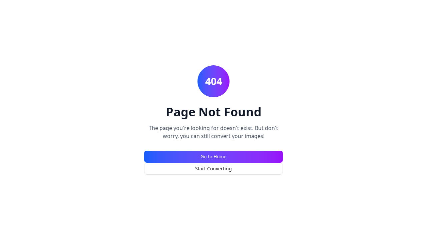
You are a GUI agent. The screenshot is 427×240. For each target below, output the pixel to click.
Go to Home (213, 156)
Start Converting (213, 168)
